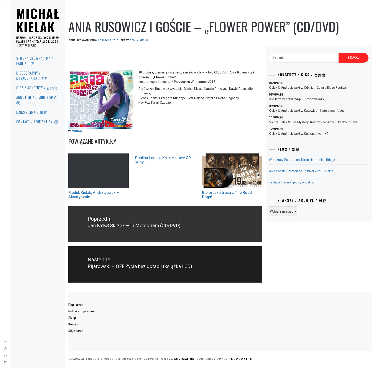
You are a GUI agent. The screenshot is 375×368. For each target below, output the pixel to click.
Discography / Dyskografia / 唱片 (32, 75)
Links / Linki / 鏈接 (31, 112)
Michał (77, 131)
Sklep (72, 318)
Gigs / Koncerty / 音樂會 (37, 87)
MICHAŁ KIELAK (38, 20)
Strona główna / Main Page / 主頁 (35, 61)
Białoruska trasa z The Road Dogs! (227, 194)
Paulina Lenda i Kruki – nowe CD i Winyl (163, 159)
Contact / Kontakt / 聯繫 (37, 121)
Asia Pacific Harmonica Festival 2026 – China (301, 171)
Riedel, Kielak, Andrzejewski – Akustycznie (94, 194)
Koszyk (73, 324)
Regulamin (75, 304)
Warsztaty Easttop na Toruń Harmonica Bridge (302, 160)
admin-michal (140, 40)
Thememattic (241, 359)
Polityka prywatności (82, 311)
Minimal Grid (186, 359)
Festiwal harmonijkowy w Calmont (293, 182)
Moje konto (76, 331)
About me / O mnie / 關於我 (36, 100)
